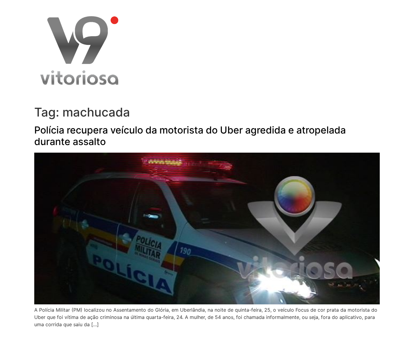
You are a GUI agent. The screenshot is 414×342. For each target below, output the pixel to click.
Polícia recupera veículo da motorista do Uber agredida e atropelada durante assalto (190, 135)
